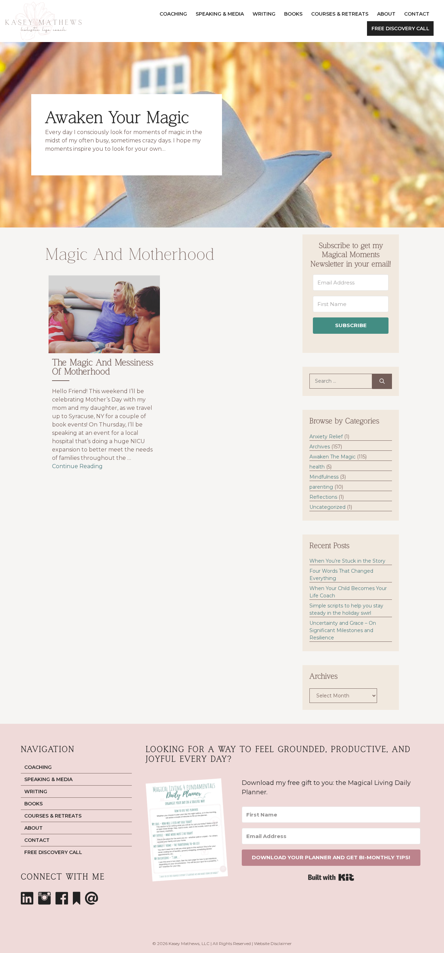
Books (293, 14)
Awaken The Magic (332, 457)
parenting (321, 487)
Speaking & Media (220, 14)
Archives (319, 447)
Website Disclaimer (273, 943)
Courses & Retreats (339, 14)
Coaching (173, 14)
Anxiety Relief (326, 436)
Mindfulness (324, 477)
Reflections (323, 497)
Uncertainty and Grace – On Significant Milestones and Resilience (342, 630)
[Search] (382, 381)
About (386, 14)
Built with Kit (331, 877)
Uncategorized (327, 507)
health (317, 467)
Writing (264, 14)
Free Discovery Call (400, 28)
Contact (416, 14)
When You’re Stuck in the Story (347, 561)
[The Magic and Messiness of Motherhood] (104, 376)
